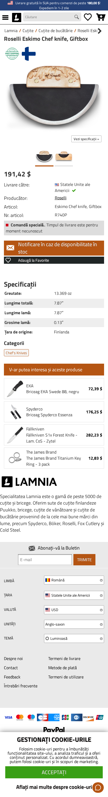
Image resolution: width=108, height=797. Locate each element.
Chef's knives (16, 353)
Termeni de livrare (64, 658)
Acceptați (54, 772)
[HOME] (17, 17)
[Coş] (101, 17)
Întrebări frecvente (20, 686)
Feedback (12, 677)
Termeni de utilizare (66, 677)
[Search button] (77, 18)
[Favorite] (88, 17)
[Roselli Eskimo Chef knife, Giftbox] (54, 94)
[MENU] (5, 17)
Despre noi (13, 658)
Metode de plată (62, 667)
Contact (11, 667)
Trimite (84, 559)
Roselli (61, 198)
